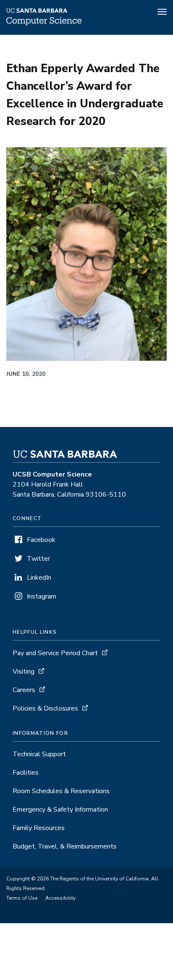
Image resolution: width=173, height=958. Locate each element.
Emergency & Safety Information (60, 809)
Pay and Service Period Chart (55, 653)
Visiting (23, 671)
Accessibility (60, 898)
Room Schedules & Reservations (61, 791)
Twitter (38, 558)
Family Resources (39, 828)
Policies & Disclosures (45, 708)
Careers (24, 690)
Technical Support (39, 754)
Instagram (41, 596)
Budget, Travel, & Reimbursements (65, 846)
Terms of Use (21, 898)
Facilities (26, 772)
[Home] (43, 23)
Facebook (41, 539)
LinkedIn (39, 577)
